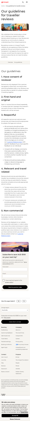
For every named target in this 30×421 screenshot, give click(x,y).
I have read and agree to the (13, 281)
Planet (17, 365)
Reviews (3, 365)
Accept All (15, 415)
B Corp (17, 357)
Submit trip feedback (6, 332)
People (17, 363)
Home (3, 6)
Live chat (3, 360)
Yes (18, 301)
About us (18, 330)
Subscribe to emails (15, 322)
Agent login (4, 347)
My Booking (4, 330)
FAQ (2, 363)
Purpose (18, 354)
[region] (15, 88)
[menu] (27, 2)
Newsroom (4, 368)
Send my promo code (15, 287)
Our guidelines (18, 62)
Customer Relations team (14, 142)
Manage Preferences (15, 419)
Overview (10, 62)
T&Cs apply (7, 317)
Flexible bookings (6, 341)
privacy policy (9, 282)
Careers (18, 338)
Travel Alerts (4, 338)
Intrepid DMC (19, 335)
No (24, 301)
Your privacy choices (23, 344)
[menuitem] (4, 2)
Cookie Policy (24, 412)
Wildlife (18, 368)
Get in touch (4, 357)
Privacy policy (19, 341)
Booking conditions (6, 344)
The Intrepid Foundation (22, 360)
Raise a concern (5, 371)
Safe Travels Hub (5, 335)
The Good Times (20, 332)
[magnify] (23, 2)
